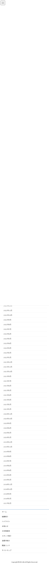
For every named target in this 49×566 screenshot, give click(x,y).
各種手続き (6, 541)
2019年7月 (7, 461)
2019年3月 (7, 475)
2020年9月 (7, 423)
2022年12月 (8, 306)
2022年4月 (7, 343)
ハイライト (6, 521)
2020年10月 (8, 419)
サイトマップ (6, 550)
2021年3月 (7, 400)
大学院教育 (6, 531)
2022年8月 (7, 325)
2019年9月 (7, 452)
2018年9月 (7, 494)
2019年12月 (8, 442)
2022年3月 (7, 348)
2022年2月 (7, 353)
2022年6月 (7, 334)
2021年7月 (7, 381)
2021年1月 (7, 409)
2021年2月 (7, 404)
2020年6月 (7, 428)
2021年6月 (7, 386)
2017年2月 (7, 503)
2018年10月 (8, 489)
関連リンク (6, 545)
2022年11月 (8, 310)
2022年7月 (7, 329)
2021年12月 (8, 362)
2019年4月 (7, 470)
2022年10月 (8, 315)
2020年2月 (7, 433)
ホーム (4, 512)
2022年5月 (7, 339)
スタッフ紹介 (6, 536)
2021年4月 (7, 395)
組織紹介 (5, 517)
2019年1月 (7, 480)
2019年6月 (7, 466)
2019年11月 (8, 447)
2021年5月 (7, 390)
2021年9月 (7, 376)
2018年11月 (8, 484)
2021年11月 (8, 367)
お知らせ (5, 526)
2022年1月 (7, 357)
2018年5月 (7, 499)
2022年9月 (7, 320)
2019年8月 (7, 456)
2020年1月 (7, 437)
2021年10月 (8, 372)
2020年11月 (8, 414)
